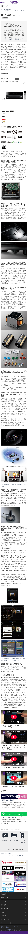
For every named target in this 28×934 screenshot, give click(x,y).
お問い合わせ (4, 926)
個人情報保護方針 (5, 927)
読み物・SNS (4, 908)
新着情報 (3, 905)
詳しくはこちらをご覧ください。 (13, 39)
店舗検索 (3, 915)
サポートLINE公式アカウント (10, 817)
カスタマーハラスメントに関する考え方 (11, 929)
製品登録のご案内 (7, 800)
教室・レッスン (5, 897)
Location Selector (5, 923)
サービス (3, 901)
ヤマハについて (5, 919)
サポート (3, 912)
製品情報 (3, 894)
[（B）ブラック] (3, 116)
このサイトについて (14, 926)
